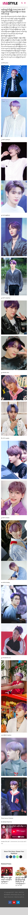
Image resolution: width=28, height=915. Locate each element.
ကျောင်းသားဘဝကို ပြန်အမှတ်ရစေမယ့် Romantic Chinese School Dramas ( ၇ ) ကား (6, 881)
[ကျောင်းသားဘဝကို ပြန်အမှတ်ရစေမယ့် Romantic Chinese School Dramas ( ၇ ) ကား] (7, 868)
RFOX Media (14, 896)
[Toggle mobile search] (22, 3)
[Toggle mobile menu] (25, 3)
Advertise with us (19, 899)
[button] (2, 877)
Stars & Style (20, 841)
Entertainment (14, 841)
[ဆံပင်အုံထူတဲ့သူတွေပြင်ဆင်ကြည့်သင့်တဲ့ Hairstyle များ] (21, 868)
